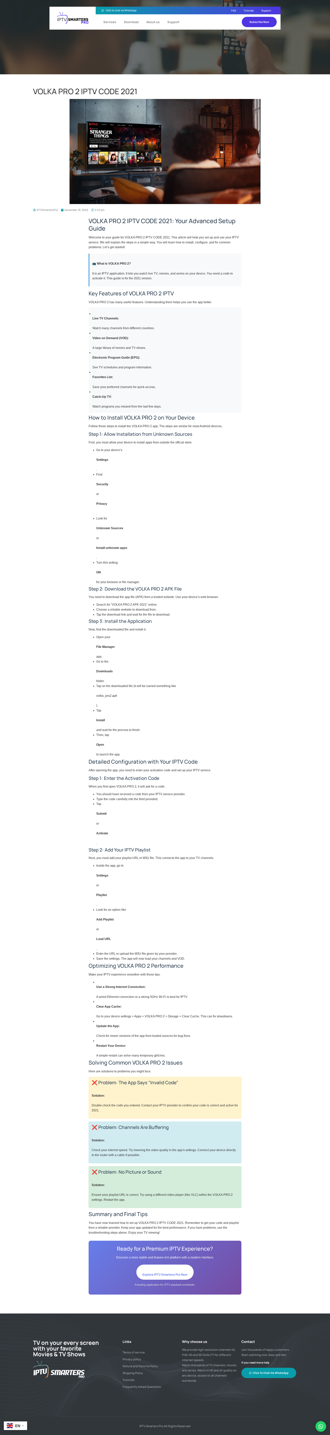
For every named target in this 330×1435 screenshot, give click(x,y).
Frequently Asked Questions (142, 1387)
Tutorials (249, 10)
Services (109, 22)
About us (153, 22)
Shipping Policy (133, 1373)
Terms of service (134, 1352)
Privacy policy (132, 1359)
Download (131, 22)
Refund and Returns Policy (140, 1366)
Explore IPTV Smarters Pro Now (165, 1274)
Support (266, 10)
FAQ (233, 10)
